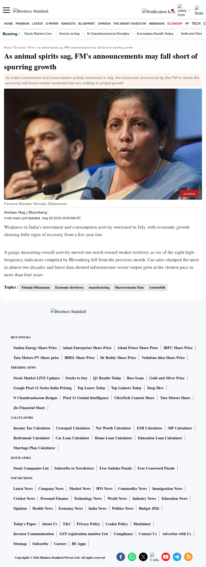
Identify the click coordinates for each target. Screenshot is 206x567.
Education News (174, 498)
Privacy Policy (88, 524)
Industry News (144, 498)
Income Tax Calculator (31, 428)
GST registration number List (84, 533)
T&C (67, 524)
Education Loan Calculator (160, 438)
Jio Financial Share (29, 407)
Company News (51, 488)
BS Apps (79, 543)
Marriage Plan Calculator (34, 448)
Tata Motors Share (175, 397)
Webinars (157, 23)
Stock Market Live (38, 34)
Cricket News (24, 498)
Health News (42, 508)
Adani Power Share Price (137, 347)
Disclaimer (142, 524)
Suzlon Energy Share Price (35, 347)
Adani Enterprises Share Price (87, 347)
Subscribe (40, 543)
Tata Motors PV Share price (36, 357)
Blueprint (86, 23)
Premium (22, 23)
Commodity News (132, 488)
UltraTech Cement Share (134, 397)
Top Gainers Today (126, 388)
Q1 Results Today (107, 378)
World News (117, 498)
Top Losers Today (91, 388)
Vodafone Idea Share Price (163, 357)
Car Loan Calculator (72, 438)
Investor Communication (33, 533)
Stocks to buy (69, 34)
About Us (49, 524)
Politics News (122, 508)
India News (97, 508)
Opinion (104, 23)
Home (8, 23)
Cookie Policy (117, 524)
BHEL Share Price (80, 357)
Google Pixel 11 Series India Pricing (42, 388)
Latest (37, 23)
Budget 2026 (149, 508)
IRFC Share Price (178, 347)
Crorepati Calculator (73, 428)
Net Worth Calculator (113, 428)
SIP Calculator (180, 428)
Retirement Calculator (31, 438)
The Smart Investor (129, 23)
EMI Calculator (149, 428)
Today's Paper (24, 524)
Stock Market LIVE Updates (36, 378)
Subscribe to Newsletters (74, 468)
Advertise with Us (176, 533)
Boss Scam (135, 378)
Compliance (123, 533)
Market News (80, 488)
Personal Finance (54, 498)
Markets (68, 23)
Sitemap (20, 543)
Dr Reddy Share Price (118, 357)
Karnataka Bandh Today (155, 34)
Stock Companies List (31, 468)
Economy (175, 23)
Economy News (70, 508)
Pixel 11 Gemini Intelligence (86, 397)
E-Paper (52, 23)
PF (187, 23)
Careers (60, 543)
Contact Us (148, 533)
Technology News (88, 498)
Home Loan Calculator (113, 438)
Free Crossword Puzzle (156, 468)
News (31, 47)
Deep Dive (155, 388)
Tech (196, 23)
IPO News (104, 488)
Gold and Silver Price (167, 378)
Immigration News (167, 488)
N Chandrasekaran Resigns (108, 34)
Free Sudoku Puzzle (116, 468)
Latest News (23, 488)
